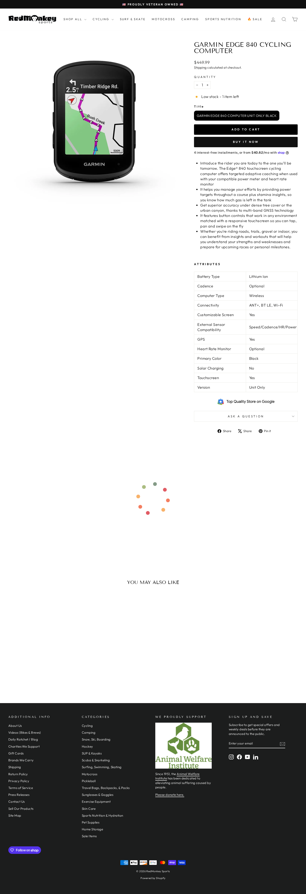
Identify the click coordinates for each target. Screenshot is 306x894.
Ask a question (246, 416)
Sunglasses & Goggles (97, 795)
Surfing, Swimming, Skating (102, 767)
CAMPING (190, 19)
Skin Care (89, 809)
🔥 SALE (255, 19)
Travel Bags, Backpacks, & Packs (106, 788)
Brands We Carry (21, 760)
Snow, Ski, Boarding (96, 739)
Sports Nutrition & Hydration (102, 815)
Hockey (87, 746)
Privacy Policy (18, 781)
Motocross (89, 774)
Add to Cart (42, 659)
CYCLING (101, 19)
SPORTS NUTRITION (223, 19)
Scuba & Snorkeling (96, 760)
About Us (15, 726)
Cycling (87, 726)
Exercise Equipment (96, 802)
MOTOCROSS (163, 19)
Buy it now (246, 142)
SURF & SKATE (133, 19)
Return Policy (18, 774)
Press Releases (18, 795)
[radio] (236, 116)
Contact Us (16, 802)
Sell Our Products (21, 809)
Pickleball (89, 781)
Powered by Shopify (153, 878)
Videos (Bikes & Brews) (24, 732)
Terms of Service (20, 788)
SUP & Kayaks (92, 753)
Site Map (14, 815)
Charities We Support (24, 746)
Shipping (200, 67)
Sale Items (89, 836)
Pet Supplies (90, 822)
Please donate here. (169, 795)
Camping (88, 732)
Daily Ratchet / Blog (23, 739)
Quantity (205, 77)
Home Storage (92, 829)
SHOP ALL (73, 19)
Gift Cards (16, 753)
